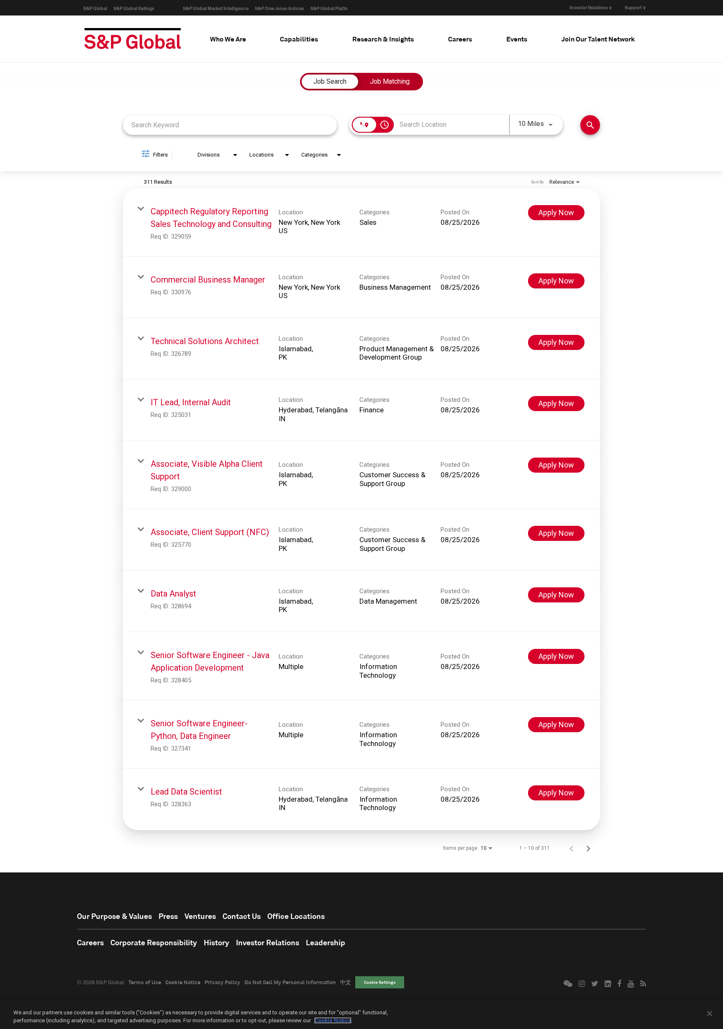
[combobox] (229, 125)
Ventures (200, 916)
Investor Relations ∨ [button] (590, 7)
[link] (361, 222)
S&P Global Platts (329, 8)
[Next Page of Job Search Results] (588, 848)
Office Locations (296, 916)
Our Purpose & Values (114, 916)
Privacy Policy (222, 982)
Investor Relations (267, 942)
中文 (345, 982)
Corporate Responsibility (153, 942)
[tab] (228, 39)
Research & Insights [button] (383, 39)
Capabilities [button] (299, 39)
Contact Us (242, 916)
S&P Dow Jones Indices (279, 8)
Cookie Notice (182, 982)
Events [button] (516, 39)
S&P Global (95, 8)
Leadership (325, 942)
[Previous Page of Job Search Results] (571, 848)
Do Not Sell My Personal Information (290, 982)
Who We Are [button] (228, 39)
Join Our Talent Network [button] (598, 39)
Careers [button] (460, 39)
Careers (90, 942)
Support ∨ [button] (635, 7)
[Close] (709, 1013)
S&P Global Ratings (133, 8)
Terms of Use (144, 982)
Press (168, 916)
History (216, 942)
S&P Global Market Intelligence (216, 8)
